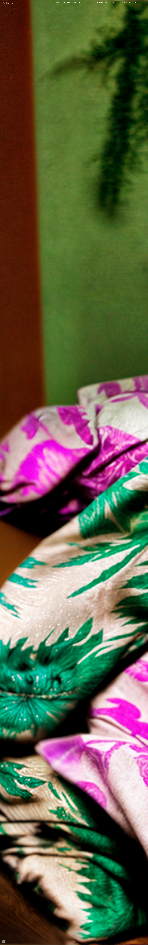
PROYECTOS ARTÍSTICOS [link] (74, 3)
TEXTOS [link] (115, 3)
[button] (145, 2)
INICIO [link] (58, 3)
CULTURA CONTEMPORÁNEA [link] (98, 3)
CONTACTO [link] (137, 3)
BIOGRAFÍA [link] (126, 3)
